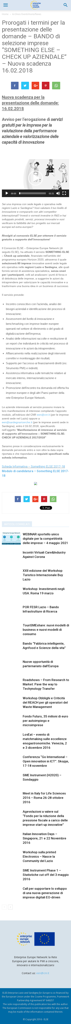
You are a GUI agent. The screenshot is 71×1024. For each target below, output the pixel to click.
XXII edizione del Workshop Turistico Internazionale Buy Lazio (43, 575)
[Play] (7, 193)
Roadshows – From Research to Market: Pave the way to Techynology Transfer (46, 684)
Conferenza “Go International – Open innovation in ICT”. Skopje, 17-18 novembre (46, 761)
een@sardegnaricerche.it (17, 422)
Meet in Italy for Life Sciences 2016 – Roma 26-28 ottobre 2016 (44, 797)
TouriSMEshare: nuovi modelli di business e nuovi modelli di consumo (46, 629)
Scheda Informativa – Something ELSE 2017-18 (33, 466)
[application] (35, 178)
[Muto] (58, 193)
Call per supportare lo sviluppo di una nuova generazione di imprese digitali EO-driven (45, 893)
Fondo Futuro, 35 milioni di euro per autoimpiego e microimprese (45, 720)
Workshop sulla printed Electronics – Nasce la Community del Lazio (39, 856)
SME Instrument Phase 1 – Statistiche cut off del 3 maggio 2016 (46, 874)
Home (5, 14)
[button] (65, 5)
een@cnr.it (43, 414)
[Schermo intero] (64, 193)
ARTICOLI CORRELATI (17, 524)
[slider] (32, 193)
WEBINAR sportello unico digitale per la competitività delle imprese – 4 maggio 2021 (45, 538)
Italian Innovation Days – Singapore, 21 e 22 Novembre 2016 (44, 838)
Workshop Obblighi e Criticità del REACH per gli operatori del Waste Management (45, 702)
